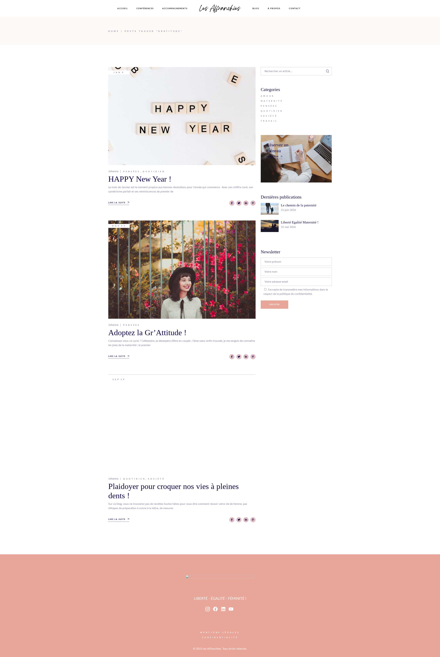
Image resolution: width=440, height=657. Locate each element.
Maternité (272, 101)
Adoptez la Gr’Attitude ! (147, 332)
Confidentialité (220, 637)
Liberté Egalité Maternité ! (299, 222)
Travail (269, 121)
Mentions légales (220, 632)
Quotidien (154, 172)
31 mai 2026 (288, 227)
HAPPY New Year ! (139, 179)
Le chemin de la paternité (298, 205)
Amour (268, 96)
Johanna (113, 171)
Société (156, 479)
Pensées (131, 172)
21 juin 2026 (288, 210)
